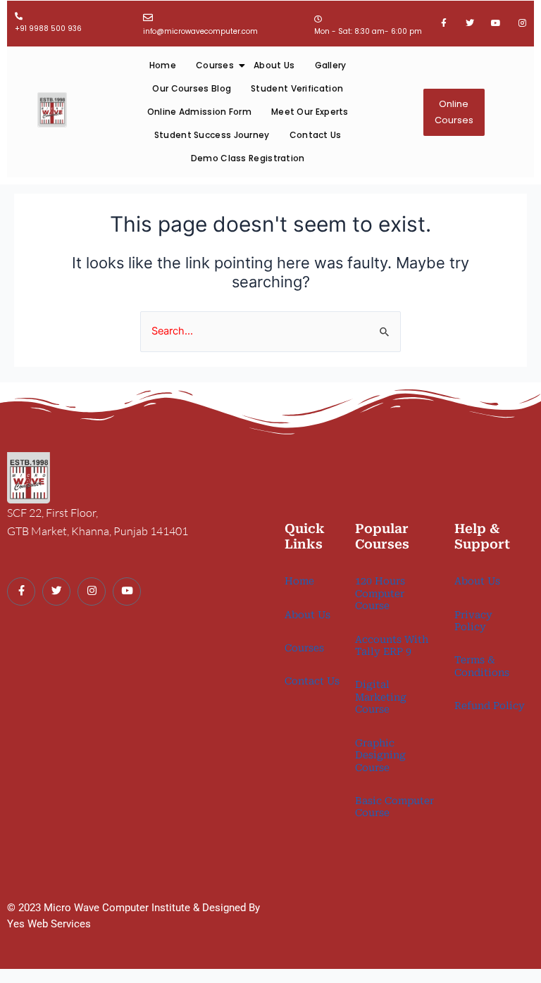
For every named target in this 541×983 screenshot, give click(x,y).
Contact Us (316, 135)
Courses (215, 65)
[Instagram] (91, 591)
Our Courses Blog (191, 88)
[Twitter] (56, 591)
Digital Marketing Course (380, 697)
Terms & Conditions (481, 666)
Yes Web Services (49, 924)
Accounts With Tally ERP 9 (391, 646)
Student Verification (297, 88)
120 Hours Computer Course (380, 593)
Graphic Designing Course (380, 755)
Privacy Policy (473, 621)
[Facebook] (21, 591)
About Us (274, 65)
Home (162, 65)
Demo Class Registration (248, 158)
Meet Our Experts (310, 112)
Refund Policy (489, 705)
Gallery (331, 65)
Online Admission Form (199, 112)
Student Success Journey (212, 135)
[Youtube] (127, 591)
